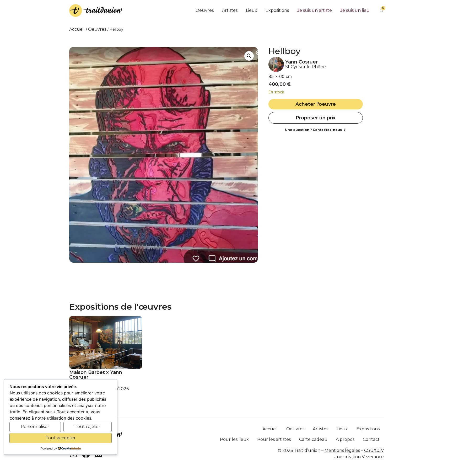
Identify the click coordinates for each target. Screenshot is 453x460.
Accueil (77, 29)
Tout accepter (61, 437)
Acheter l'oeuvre (315, 104)
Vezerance (373, 456)
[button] (249, 56)
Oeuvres (97, 29)
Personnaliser (35, 426)
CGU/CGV (374, 450)
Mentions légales (342, 450)
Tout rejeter (87, 426)
